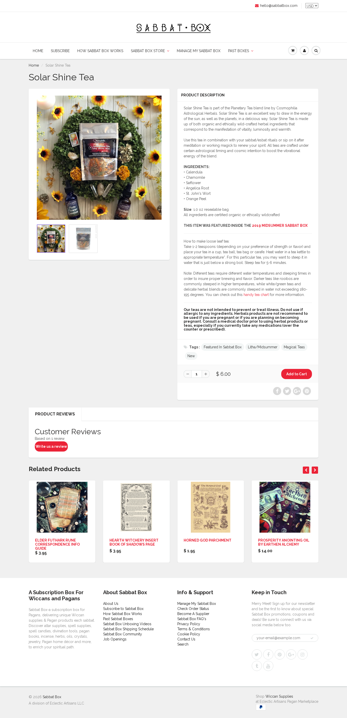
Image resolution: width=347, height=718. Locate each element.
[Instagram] (302, 654)
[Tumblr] (257, 666)
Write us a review (51, 446)
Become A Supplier (193, 614)
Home (38, 51)
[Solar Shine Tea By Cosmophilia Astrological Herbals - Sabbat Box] (99, 157)
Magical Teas (294, 347)
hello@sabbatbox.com (278, 6)
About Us (110, 604)
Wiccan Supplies (279, 696)
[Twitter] (257, 654)
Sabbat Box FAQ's (191, 619)
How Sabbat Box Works (100, 51)
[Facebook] (268, 654)
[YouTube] (268, 666)
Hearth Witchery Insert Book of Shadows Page (134, 542)
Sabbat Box (52, 697)
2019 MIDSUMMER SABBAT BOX (280, 225)
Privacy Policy (188, 624)
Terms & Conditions (193, 629)
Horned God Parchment (207, 540)
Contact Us (186, 639)
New (191, 356)
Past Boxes (238, 51)
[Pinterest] (280, 654)
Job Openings (115, 639)
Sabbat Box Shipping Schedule (128, 629)
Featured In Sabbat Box (223, 347)
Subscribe (60, 51)
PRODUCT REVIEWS (55, 414)
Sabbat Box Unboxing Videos (127, 624)
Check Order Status (193, 609)
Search (182, 644)
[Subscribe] (312, 638)
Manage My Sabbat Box (198, 51)
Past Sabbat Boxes (118, 619)
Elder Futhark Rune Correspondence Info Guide (57, 544)
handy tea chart (256, 295)
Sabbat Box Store (148, 51)
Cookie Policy (188, 634)
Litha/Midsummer (262, 347)
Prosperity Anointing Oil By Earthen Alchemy (283, 542)
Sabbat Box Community (122, 634)
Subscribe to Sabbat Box (123, 609)
